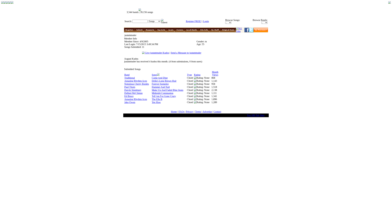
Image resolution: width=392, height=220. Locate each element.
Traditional (129, 78)
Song (154, 74)
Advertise (207, 111)
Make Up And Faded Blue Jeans (167, 90)
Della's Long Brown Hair (164, 81)
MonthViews (215, 73)
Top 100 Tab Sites (255, 115)
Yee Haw (156, 102)
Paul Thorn (129, 87)
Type (189, 74)
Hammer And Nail (161, 87)
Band (127, 74)
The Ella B (157, 99)
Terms (198, 111)
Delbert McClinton (133, 93)
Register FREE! (193, 21)
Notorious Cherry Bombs (136, 84)
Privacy (189, 111)
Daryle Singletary (132, 90)
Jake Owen (129, 102)
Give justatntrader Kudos (157, 52)
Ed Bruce (129, 96)
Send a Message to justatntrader (186, 52)
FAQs (181, 111)
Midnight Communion (162, 93)
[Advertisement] (212, 11)
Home (174, 111)
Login (206, 21)
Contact (217, 111)
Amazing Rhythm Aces (135, 81)
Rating (197, 74)
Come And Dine (160, 78)
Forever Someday (160, 84)
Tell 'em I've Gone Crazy (164, 96)
